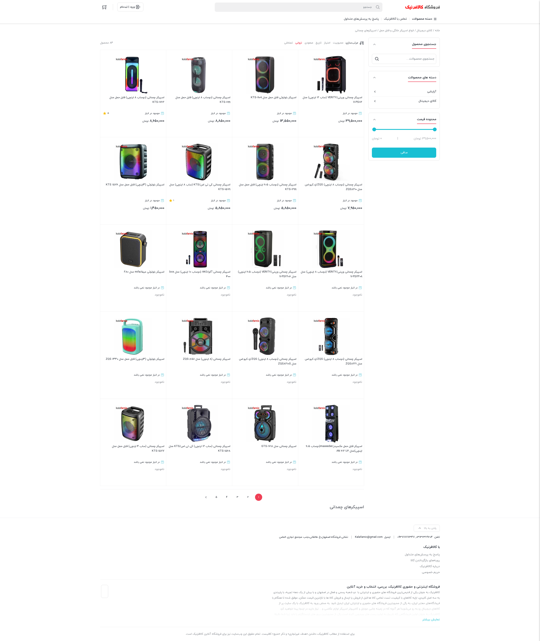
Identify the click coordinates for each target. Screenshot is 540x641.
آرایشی (431, 92)
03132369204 (424, 537)
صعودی (309, 43)
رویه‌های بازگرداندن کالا (425, 560)
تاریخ (318, 43)
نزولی (298, 43)
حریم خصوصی (431, 572)
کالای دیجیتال (424, 31)
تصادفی (288, 43)
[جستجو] (377, 59)
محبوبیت (338, 43)
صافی (404, 153)
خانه (437, 31)
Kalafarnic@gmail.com (369, 537)
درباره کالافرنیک (430, 566)
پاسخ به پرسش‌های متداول (422, 555)
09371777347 (406, 537)
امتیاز (327, 43)
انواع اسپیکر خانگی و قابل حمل (396, 31)
